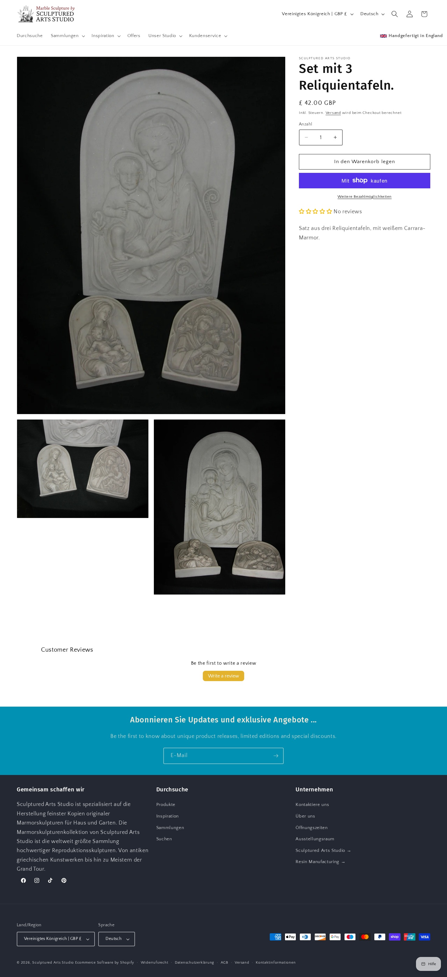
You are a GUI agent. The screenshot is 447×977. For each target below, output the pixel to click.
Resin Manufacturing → (320, 861)
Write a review (223, 676)
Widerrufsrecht (154, 963)
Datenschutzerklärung (194, 963)
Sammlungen (170, 827)
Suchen (164, 839)
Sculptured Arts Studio (53, 963)
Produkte (165, 804)
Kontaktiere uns (312, 804)
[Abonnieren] (276, 756)
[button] (67, 36)
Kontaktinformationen (276, 963)
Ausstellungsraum (315, 839)
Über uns (305, 816)
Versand (333, 112)
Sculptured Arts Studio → (323, 850)
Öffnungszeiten (311, 827)
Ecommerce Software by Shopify (104, 963)
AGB (224, 963)
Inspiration (167, 816)
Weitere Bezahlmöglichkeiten (365, 196)
